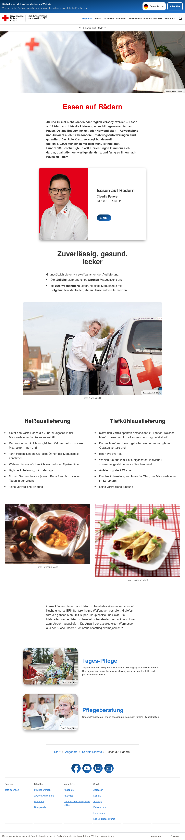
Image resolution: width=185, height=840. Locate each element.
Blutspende (40, 807)
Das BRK (170, 18)
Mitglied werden (42, 789)
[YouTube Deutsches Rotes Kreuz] (87, 768)
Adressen (98, 789)
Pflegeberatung (103, 710)
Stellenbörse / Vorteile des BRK (145, 18)
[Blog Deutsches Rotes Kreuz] (109, 768)
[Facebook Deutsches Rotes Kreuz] (76, 768)
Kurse (98, 18)
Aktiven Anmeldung (44, 795)
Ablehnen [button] (156, 836)
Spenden (121, 18)
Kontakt (97, 795)
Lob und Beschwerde (104, 818)
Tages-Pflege (99, 660)
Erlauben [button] (175, 836)
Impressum (99, 813)
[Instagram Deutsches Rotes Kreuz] (98, 768)
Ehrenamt (39, 801)
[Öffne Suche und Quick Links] (180, 18)
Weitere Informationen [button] (102, 836)
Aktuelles (109, 18)
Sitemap (97, 801)
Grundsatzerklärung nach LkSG (77, 803)
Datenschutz (99, 807)
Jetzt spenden (12, 789)
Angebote (87, 18)
